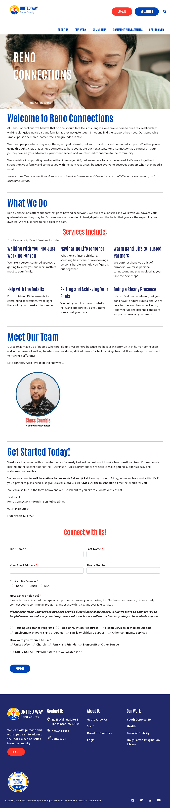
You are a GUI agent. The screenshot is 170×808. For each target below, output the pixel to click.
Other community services (129, 632)
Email (33, 585)
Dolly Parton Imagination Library (143, 742)
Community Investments (128, 29)
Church (41, 644)
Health (131, 726)
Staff (90, 726)
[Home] (24, 10)
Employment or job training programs (38, 632)
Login (90, 739)
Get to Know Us (97, 719)
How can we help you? (24, 595)
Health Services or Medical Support (128, 627)
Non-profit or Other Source (101, 644)
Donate (122, 11)
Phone (18, 585)
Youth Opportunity (139, 719)
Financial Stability (138, 732)
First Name (17, 548)
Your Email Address (22, 565)
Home (20, 102)
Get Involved (156, 29)
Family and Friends (64, 644)
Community (99, 29)
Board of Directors (99, 732)
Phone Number (96, 565)
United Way (22, 644)
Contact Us (59, 738)
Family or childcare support (87, 632)
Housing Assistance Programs (34, 627)
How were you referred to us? (29, 640)
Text (46, 585)
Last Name (93, 548)
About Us (63, 29)
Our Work (80, 29)
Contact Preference (23, 581)
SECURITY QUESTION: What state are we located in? (45, 651)
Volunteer (147, 11)
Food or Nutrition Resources (79, 627)
